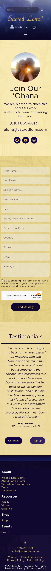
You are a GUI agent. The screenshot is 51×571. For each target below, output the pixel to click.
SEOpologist (26, 566)
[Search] (42, 10)
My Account (22, 27)
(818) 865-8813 (23, 123)
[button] (25, 34)
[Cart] (34, 28)
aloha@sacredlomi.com (25, 129)
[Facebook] (17, 140)
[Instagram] (34, 140)
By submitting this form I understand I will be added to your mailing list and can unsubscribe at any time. (25, 283)
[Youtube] (25, 140)
